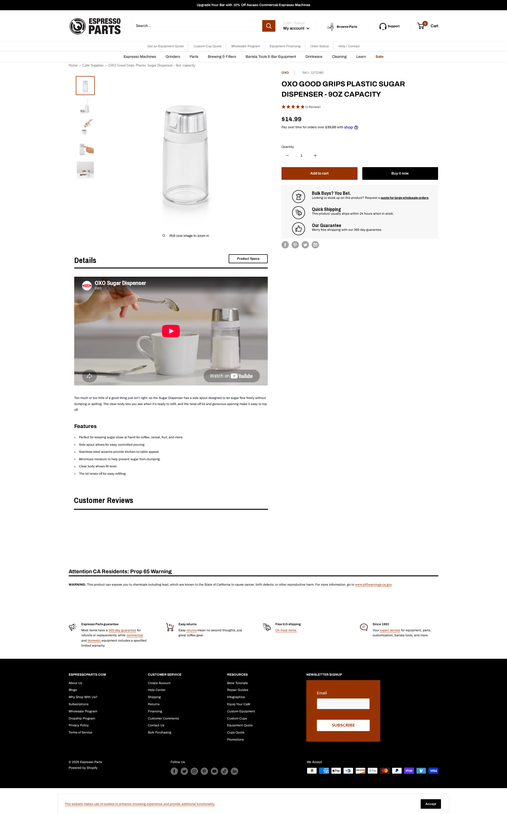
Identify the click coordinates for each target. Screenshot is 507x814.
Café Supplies (93, 65)
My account (294, 28)
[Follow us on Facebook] (174, 771)
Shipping (154, 697)
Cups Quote (236, 732)
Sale (379, 57)
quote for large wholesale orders (405, 198)
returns (191, 630)
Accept (430, 804)
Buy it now (400, 173)
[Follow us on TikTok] (224, 771)
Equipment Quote (240, 725)
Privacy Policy (79, 725)
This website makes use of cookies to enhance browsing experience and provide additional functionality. (140, 804)
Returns (153, 704)
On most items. (286, 630)
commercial (134, 635)
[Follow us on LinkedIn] (234, 771)
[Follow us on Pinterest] (204, 771)
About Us (75, 683)
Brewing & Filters (222, 57)
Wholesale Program (245, 46)
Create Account (159, 683)
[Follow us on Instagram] (194, 771)
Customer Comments (163, 718)
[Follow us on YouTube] (214, 771)
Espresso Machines (140, 57)
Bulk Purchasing (159, 732)
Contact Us (156, 725)
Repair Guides (237, 690)
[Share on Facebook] (285, 244)
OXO (285, 72)
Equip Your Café (238, 704)
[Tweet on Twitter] (305, 244)
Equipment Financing (285, 46)
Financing (155, 711)
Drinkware (314, 57)
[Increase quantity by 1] (315, 155)
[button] (359, 107)
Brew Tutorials (237, 683)
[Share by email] (315, 244)
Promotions (235, 739)
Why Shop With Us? (83, 697)
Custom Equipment (241, 711)
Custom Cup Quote (208, 46)
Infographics (236, 697)
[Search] (268, 26)
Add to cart (319, 173)
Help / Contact (349, 46)
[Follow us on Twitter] (184, 771)
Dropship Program (82, 718)
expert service (390, 630)
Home (73, 65)
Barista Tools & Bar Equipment (271, 57)
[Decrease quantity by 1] (287, 155)
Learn (361, 57)
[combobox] (197, 26)
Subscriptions (78, 704)
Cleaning (339, 57)
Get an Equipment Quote (165, 46)
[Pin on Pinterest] (295, 244)
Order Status (319, 46)
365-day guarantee (122, 630)
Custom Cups (237, 718)
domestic (94, 640)
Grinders (173, 57)
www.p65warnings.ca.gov (373, 584)
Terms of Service (80, 732)
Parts (194, 57)
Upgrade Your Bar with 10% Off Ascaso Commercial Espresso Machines (253, 5)
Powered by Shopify (83, 768)
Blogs (73, 690)
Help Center (157, 690)
